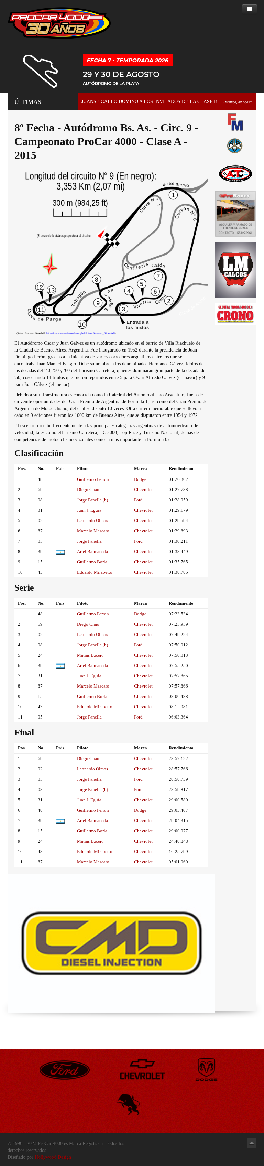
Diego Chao (88, 489)
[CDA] (235, 173)
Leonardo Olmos (92, 520)
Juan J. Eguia (89, 510)
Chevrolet (143, 489)
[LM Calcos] (235, 269)
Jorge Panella (89, 541)
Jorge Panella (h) (92, 500)
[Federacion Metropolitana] (235, 121)
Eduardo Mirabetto (94, 572)
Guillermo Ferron (93, 479)
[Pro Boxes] (235, 213)
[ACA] (235, 145)
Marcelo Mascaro (93, 530)
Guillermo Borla (92, 561)
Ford (138, 500)
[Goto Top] (251, 1142)
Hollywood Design (53, 1157)
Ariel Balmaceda (92, 551)
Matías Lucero (90, 655)
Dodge (140, 479)
